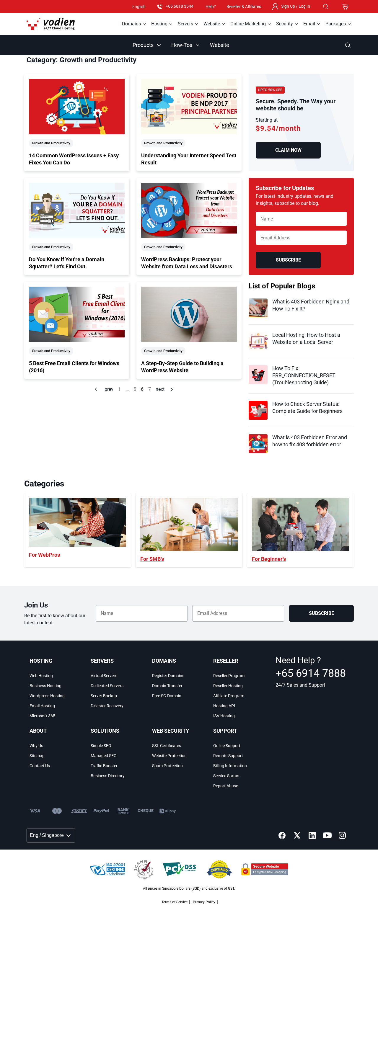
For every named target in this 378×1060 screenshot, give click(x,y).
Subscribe (288, 260)
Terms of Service (175, 902)
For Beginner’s (269, 559)
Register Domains (168, 675)
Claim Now (288, 150)
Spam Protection (167, 765)
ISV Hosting (224, 715)
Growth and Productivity (51, 143)
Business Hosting (45, 685)
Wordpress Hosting (47, 695)
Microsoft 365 (42, 715)
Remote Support (228, 755)
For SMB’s (152, 559)
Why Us (36, 745)
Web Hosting (41, 675)
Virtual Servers (104, 675)
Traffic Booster (104, 765)
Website (219, 45)
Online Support (226, 745)
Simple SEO (101, 745)
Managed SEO (104, 755)
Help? (211, 6)
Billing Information (230, 765)
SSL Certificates (166, 745)
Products (143, 45)
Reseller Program (229, 675)
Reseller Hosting (228, 685)
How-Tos (181, 45)
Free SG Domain (166, 695)
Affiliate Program (228, 695)
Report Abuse (225, 785)
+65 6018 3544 (179, 6)
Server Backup (104, 695)
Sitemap (37, 755)
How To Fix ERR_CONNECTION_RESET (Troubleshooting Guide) (303, 375)
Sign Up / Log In (295, 6)
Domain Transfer (167, 685)
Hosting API (224, 705)
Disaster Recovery (107, 705)
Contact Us (40, 765)
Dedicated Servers (107, 685)
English (139, 6)
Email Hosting (42, 705)
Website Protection (169, 755)
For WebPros (44, 555)
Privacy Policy (204, 902)
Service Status (226, 775)
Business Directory (108, 775)
